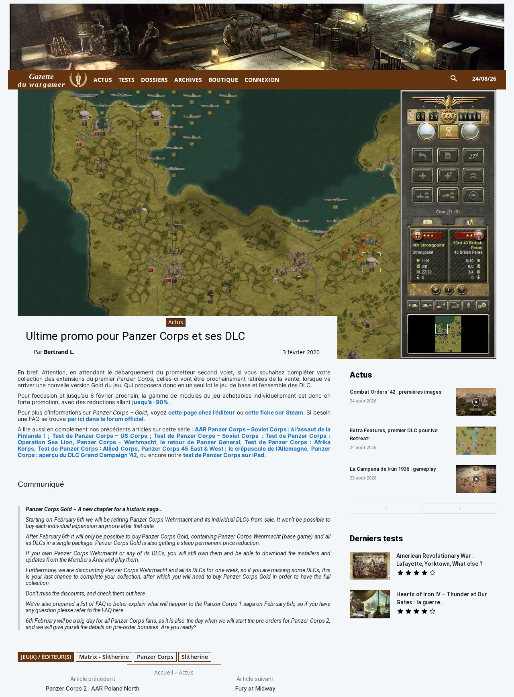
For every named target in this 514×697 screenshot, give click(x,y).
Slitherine (195, 656)
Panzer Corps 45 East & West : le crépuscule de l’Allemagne (224, 448)
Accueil (163, 672)
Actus (175, 322)
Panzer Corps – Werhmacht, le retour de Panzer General (158, 442)
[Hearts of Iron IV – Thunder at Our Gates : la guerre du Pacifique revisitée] (370, 604)
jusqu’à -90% (150, 401)
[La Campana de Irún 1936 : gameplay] (476, 479)
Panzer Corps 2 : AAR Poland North (92, 688)
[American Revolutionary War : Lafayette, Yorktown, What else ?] (370, 566)
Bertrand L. (59, 352)
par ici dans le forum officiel (105, 418)
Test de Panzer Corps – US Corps (99, 435)
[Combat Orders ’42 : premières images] (476, 402)
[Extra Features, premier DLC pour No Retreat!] (476, 441)
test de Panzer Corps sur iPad (223, 454)
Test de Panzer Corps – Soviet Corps (206, 435)
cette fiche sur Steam (274, 412)
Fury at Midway (255, 688)
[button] (454, 78)
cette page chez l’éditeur (201, 412)
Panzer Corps (155, 656)
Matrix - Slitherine (104, 656)
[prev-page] (386, 509)
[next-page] (459, 509)
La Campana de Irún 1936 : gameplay (393, 469)
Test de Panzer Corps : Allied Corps (87, 448)
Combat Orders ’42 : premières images (395, 392)
